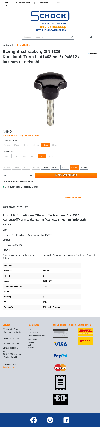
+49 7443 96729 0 (11, 344)
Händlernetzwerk (23, 3)
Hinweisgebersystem (36, 336)
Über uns (6, 4)
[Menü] (6, 36)
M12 (42, 156)
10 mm (7, 167)
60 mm (74, 167)
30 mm (45, 167)
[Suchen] (71, 37)
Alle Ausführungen (73, 197)
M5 (6, 156)
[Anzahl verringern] (5, 175)
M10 (33, 156)
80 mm (55, 145)
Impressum (32, 339)
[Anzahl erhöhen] (31, 175)
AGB (29, 329)
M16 (51, 156)
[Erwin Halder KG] (92, 57)
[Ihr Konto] (91, 37)
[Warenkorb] (95, 35)
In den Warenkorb (66, 175)
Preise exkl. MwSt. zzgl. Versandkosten (21, 135)
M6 (15, 156)
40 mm (26, 145)
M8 (24, 156)
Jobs (58, 3)
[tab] (9, 207)
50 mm (36, 145)
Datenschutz (33, 332)
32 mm (16, 145)
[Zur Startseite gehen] (50, 21)
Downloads (43, 3)
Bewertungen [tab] (22, 207)
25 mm (7, 145)
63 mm (45, 145)
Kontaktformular (9, 367)
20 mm (26, 167)
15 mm (16, 167)
